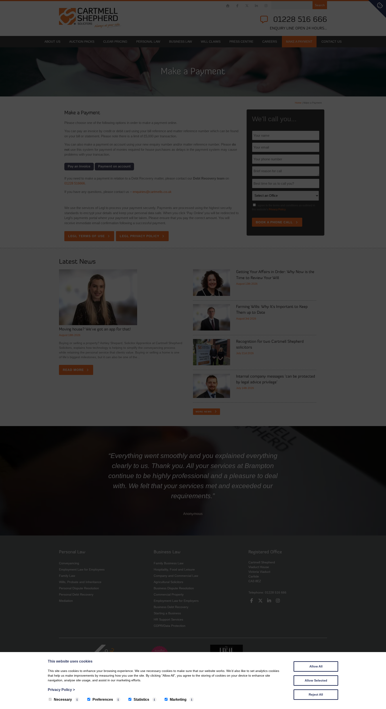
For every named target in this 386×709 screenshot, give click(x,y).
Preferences (102, 699)
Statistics (141, 699)
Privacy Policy (61, 690)
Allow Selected (316, 680)
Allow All (316, 666)
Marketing (178, 699)
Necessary (63, 699)
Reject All (316, 694)
